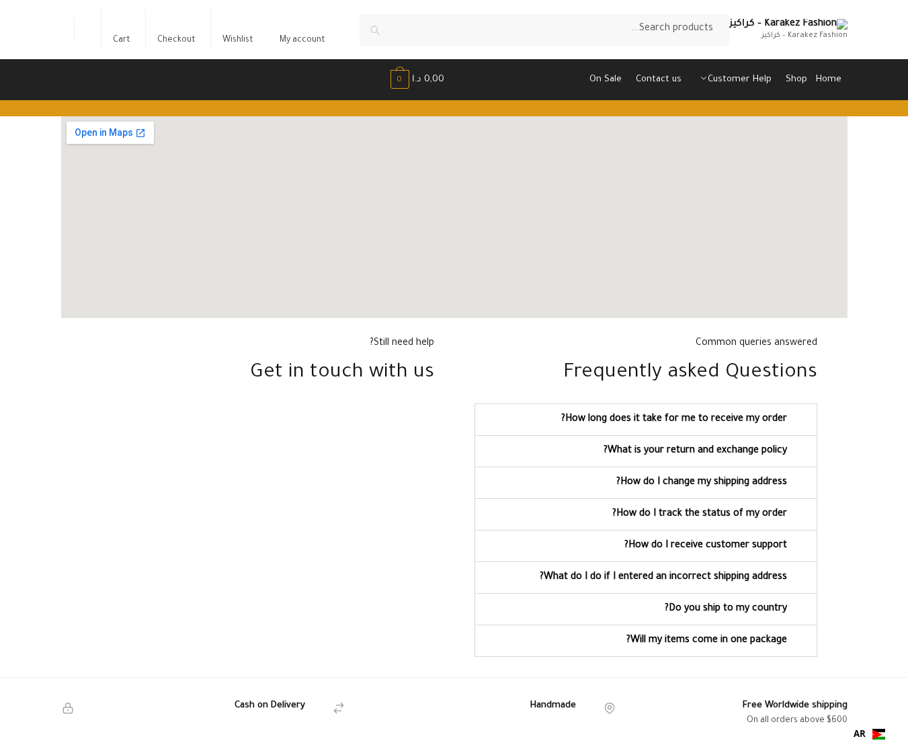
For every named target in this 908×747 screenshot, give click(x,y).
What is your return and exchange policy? (695, 451)
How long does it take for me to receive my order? (674, 419)
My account (302, 40)
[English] (86, 30)
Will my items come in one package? (706, 640)
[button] (646, 419)
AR (860, 734)
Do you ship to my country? (726, 609)
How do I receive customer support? (705, 546)
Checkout (176, 40)
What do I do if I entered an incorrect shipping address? (663, 577)
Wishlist (237, 40)
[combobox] (869, 734)
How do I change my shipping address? (701, 482)
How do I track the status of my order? (699, 514)
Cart (121, 40)
